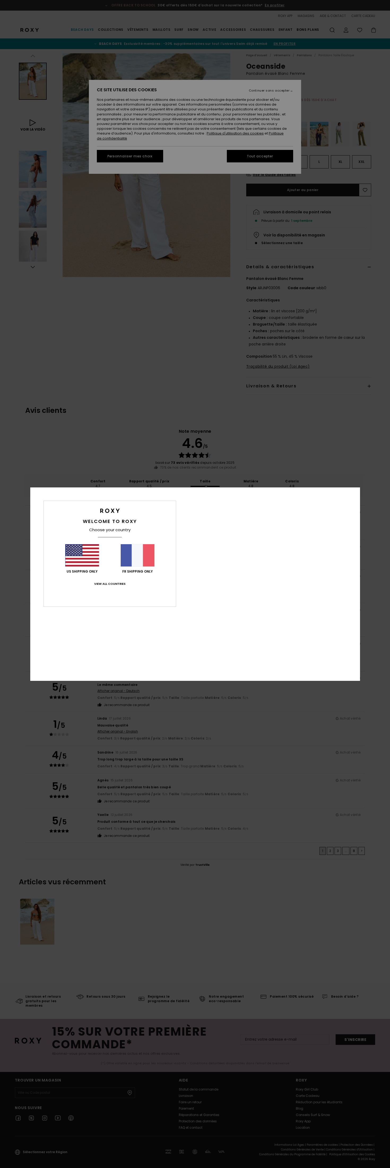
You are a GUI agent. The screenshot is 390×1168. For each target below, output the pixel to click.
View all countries (109, 584)
